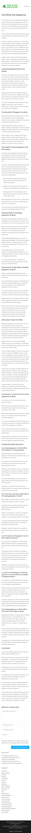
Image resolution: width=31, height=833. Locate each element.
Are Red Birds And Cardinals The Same (10, 757)
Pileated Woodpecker (7, 806)
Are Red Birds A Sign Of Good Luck (10, 755)
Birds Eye (4, 782)
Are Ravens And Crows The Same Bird (10, 761)
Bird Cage (4, 774)
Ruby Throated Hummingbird (9, 808)
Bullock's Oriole (5, 793)
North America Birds (6, 803)
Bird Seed (4, 780)
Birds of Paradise (5, 788)
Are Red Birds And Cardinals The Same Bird (12, 763)
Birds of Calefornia (6, 786)
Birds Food (4, 784)
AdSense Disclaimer (11, 822)
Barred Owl (4, 771)
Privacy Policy (20, 822)
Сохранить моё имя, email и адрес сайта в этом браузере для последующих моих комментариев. (15, 742)
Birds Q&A (4, 789)
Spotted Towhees (6, 810)
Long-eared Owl (5, 801)
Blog (3, 791)
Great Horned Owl (6, 799)
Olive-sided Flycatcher (7, 804)
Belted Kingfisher (6, 773)
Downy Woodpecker (6, 795)
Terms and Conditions (15, 823)
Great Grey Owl (5, 797)
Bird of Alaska (5, 778)
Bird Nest (4, 776)
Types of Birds (5, 812)
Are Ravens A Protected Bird (8, 759)
